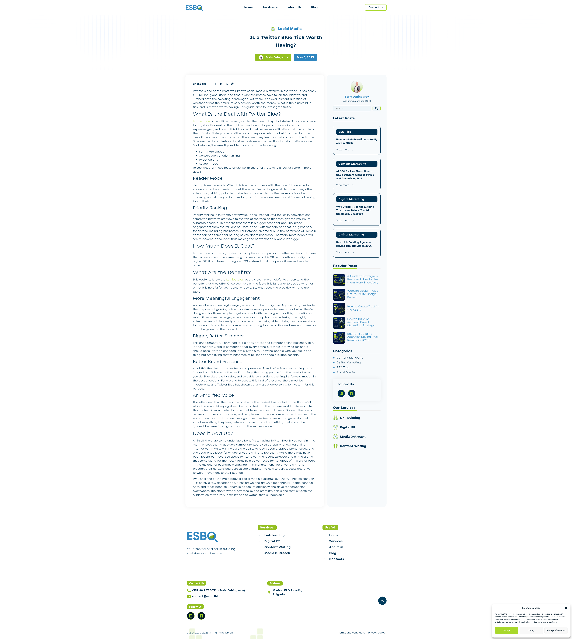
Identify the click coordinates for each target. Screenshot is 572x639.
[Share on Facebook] (215, 84)
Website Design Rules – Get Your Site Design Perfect (363, 294)
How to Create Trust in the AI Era (363, 308)
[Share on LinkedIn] (221, 84)
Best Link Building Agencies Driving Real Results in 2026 (362, 337)
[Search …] (352, 108)
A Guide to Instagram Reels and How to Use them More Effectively (362, 279)
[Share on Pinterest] (232, 84)
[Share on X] (227, 84)
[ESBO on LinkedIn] (191, 616)
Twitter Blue (201, 121)
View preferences (556, 630)
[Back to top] (382, 601)
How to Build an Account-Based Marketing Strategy (361, 322)
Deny (531, 630)
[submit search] (377, 108)
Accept (507, 630)
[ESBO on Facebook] (201, 616)
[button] (566, 608)
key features (235, 279)
